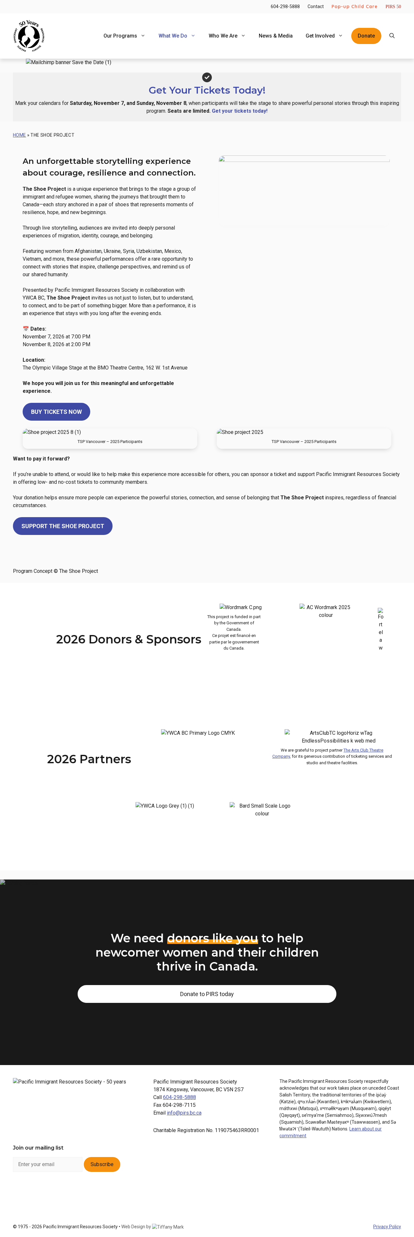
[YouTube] (88, 1191)
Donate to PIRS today (207, 994)
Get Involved (320, 36)
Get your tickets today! (239, 111)
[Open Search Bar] (392, 36)
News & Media (276, 36)
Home (19, 135)
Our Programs (120, 36)
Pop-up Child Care (355, 6)
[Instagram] (37, 1191)
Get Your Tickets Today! (207, 90)
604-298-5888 (285, 6)
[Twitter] (71, 1191)
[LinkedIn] (54, 1191)
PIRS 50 (393, 6)
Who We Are (223, 36)
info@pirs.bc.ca (184, 1113)
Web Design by (136, 1226)
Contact (316, 6)
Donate (366, 36)
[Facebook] (20, 1191)
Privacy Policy (387, 1226)
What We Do (172, 36)
